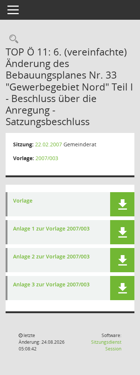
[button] (122, 204)
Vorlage (22, 201)
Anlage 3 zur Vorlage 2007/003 (51, 285)
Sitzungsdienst (106, 345)
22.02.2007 (48, 144)
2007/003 (46, 158)
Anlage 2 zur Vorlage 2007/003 (51, 257)
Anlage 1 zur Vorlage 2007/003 (51, 229)
